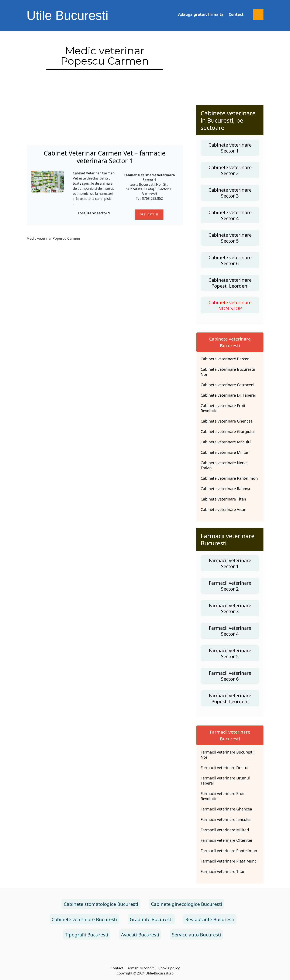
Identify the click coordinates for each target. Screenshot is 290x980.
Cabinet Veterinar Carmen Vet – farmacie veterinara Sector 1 (105, 157)
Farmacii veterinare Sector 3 (230, 608)
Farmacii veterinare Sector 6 (230, 676)
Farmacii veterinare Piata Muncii (230, 861)
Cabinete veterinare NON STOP (230, 305)
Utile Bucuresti (67, 15)
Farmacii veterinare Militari (225, 829)
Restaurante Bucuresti (209, 919)
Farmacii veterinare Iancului (226, 819)
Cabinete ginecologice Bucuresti (186, 904)
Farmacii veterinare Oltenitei (226, 840)
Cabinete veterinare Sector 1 (230, 147)
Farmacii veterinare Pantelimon (229, 850)
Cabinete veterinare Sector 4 (230, 215)
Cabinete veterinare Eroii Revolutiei (223, 408)
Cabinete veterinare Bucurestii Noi (228, 372)
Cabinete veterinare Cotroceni (227, 384)
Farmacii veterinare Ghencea (226, 809)
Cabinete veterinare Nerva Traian (224, 465)
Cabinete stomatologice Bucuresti (101, 904)
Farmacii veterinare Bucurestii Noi (228, 754)
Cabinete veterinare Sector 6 (230, 260)
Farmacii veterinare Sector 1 (230, 563)
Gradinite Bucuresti (151, 919)
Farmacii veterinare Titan (223, 871)
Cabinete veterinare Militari (225, 452)
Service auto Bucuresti (196, 934)
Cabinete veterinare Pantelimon (229, 478)
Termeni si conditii (140, 968)
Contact (236, 14)
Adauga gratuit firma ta (201, 14)
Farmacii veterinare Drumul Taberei (225, 780)
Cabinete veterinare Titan (223, 499)
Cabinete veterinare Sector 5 (230, 238)
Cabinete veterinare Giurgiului (228, 431)
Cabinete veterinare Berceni (226, 358)
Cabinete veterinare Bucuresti (84, 919)
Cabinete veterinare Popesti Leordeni (230, 283)
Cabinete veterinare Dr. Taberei (228, 395)
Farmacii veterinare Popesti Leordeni (230, 698)
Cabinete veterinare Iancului (226, 441)
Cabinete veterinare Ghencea (227, 421)
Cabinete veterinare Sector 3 (230, 193)
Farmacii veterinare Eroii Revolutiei (222, 796)
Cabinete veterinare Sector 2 (230, 170)
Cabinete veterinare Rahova (225, 488)
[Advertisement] (105, 109)
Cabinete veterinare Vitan (223, 509)
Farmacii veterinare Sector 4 (230, 631)
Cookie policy (169, 968)
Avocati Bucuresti (140, 934)
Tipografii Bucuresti (86, 934)
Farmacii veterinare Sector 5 (230, 653)
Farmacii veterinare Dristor (225, 767)
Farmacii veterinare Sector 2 (230, 586)
